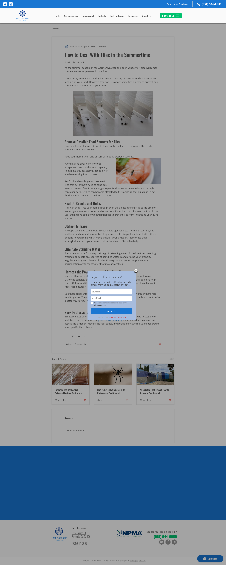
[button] (57, 16)
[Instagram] (11, 4)
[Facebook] (5, 4)
